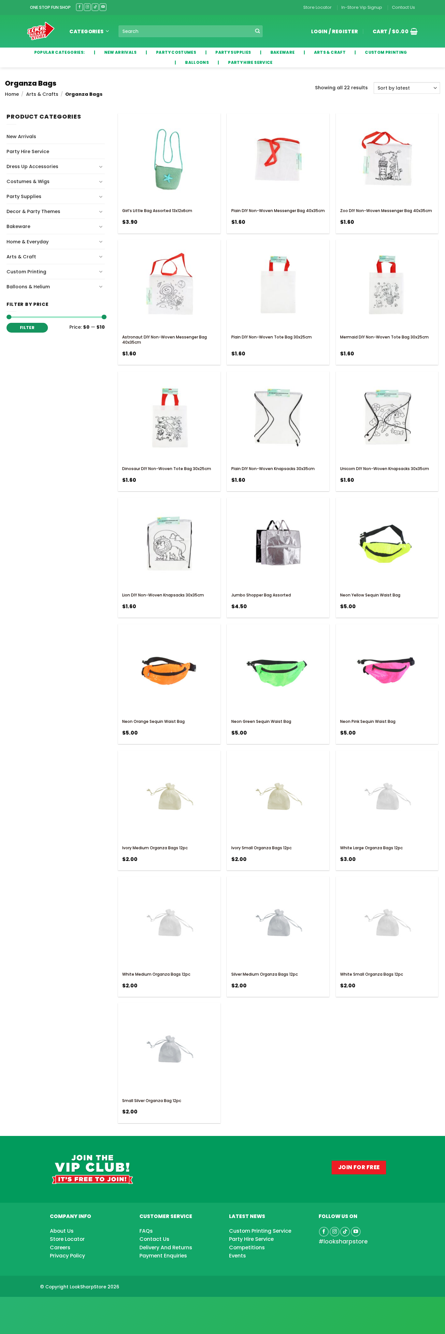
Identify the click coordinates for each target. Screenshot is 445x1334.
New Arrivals (21, 136)
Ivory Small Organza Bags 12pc (261, 848)
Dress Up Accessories (32, 166)
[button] (393, 31)
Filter (27, 327)
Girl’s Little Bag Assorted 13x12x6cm (157, 210)
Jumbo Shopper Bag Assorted (261, 595)
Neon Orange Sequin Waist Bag (153, 721)
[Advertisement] (52, 1305)
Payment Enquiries (163, 1255)
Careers (60, 1247)
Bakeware (18, 226)
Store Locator (317, 7)
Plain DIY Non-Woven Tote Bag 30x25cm (271, 337)
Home (12, 94)
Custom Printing (26, 271)
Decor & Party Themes (33, 211)
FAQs (146, 1231)
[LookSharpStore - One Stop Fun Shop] (41, 31)
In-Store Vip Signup (361, 7)
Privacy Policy (67, 1255)
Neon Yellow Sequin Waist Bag (370, 595)
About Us (62, 1231)
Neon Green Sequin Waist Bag (261, 721)
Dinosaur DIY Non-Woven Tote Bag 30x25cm (166, 468)
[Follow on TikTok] (95, 7)
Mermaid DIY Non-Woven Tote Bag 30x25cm (384, 337)
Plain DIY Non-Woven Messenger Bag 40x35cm (278, 210)
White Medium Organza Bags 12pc (156, 974)
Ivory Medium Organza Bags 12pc (155, 848)
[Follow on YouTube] (103, 7)
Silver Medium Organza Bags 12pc (264, 974)
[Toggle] (101, 166)
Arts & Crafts (42, 94)
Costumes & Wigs (28, 181)
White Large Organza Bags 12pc (371, 848)
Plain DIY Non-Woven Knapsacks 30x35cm (273, 468)
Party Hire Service (28, 151)
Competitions (247, 1247)
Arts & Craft (21, 256)
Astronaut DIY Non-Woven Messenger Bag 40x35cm (164, 339)
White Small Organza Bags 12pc (371, 974)
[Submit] (257, 31)
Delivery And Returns (165, 1247)
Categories (86, 31)
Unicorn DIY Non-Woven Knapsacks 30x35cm (384, 468)
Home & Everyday (28, 241)
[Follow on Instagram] (87, 7)
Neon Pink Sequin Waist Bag (367, 721)
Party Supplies (24, 196)
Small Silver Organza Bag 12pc (151, 1100)
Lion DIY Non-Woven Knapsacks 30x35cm (163, 595)
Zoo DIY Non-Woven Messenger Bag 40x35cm (386, 210)
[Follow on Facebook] (79, 7)
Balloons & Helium (28, 286)
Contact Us (403, 7)
